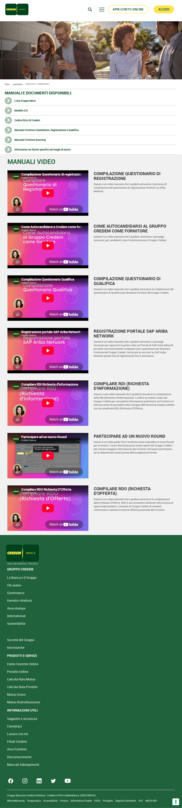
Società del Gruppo (20, 640)
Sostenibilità (16, 623)
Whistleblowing (16, 800)
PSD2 (97, 800)
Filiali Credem (17, 741)
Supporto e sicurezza (22, 718)
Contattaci (14, 726)
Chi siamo (14, 585)
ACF (141, 800)
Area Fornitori (17, 749)
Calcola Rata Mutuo (21, 679)
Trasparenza (34, 800)
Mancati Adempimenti (23, 764)
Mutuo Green (16, 694)
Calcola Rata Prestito (22, 687)
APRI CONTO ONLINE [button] (128, 9)
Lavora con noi (17, 734)
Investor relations (19, 600)
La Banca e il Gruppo (22, 577)
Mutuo (23, 702)
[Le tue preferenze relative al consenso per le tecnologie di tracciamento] (175, 801)
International (16, 616)
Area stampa (16, 608)
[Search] (89, 9)
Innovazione (16, 647)
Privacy (64, 800)
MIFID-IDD (151, 800)
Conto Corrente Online (22, 664)
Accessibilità (50, 800)
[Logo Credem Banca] (16, 9)
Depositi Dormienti (126, 800)
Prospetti (108, 800)
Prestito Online (17, 671)
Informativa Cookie (81, 800)
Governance (15, 593)
